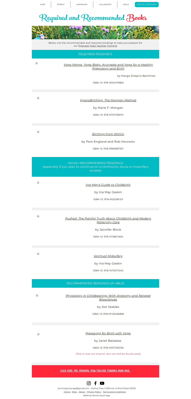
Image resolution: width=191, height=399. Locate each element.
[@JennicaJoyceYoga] (88, 383)
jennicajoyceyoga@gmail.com (73, 388)
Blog (74, 392)
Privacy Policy (94, 392)
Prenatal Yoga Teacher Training (97, 45)
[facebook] (95, 383)
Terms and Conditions (114, 392)
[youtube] (102, 383)
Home (67, 392)
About (82, 392)
